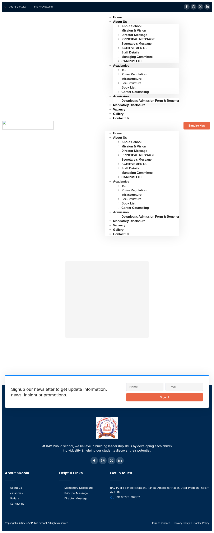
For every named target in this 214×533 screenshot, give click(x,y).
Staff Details (130, 52)
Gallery (118, 229)
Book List (128, 87)
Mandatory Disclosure (129, 105)
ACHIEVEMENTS (133, 48)
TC (123, 70)
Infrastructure (131, 78)
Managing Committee (137, 56)
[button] (142, 125)
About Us (120, 21)
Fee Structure (131, 83)
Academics (121, 65)
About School (131, 26)
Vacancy (119, 225)
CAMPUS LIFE (132, 61)
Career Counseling (135, 92)
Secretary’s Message (136, 43)
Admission (121, 96)
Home (117, 133)
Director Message (134, 35)
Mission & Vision (133, 30)
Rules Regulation (133, 74)
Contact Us (121, 118)
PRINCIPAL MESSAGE (138, 39)
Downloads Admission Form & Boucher (150, 100)
